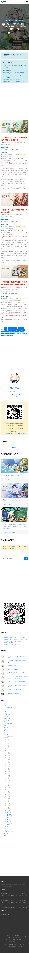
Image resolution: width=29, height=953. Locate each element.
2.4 (7, 754)
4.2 (7, 782)
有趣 (5, 729)
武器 (5, 732)
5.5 (7, 803)
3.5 (7, 771)
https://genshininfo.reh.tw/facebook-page (13, 72)
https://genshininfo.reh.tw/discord (11, 79)
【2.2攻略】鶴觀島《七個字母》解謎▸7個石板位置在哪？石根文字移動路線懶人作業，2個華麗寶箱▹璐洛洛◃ (14, 526)
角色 (5, 828)
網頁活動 (9, 736)
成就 (5, 722)
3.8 (7, 777)
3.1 (7, 764)
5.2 (7, 798)
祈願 (5, 826)
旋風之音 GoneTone (18, 939)
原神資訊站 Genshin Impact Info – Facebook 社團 (13, 900)
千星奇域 (6, 715)
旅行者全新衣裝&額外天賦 (14, 693)
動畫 (5, 713)
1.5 (7, 741)
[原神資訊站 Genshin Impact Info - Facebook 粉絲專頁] (1, 914)
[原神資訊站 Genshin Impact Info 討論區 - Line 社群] (14, 613)
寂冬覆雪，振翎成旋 (13, 669)
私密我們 (13, 546)
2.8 (7, 761)
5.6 (7, 805)
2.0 (7, 746)
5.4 (7, 801)
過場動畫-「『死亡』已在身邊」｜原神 (13, 639)
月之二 (8, 817)
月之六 (8, 823)
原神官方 (14, 33)
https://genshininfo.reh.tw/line (16, 81)
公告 (5, 709)
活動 (5, 734)
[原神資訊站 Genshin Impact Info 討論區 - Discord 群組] (6, 914)
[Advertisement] (14, 102)
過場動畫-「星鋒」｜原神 (10, 641)
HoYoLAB (14, 397)
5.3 (7, 800)
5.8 (7, 808)
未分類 (5, 730)
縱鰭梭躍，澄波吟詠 (8, 644)
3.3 (7, 768)
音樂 (5, 833)
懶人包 (5, 720)
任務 (5, 706)
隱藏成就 (9, 723)
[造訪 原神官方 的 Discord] (19, 394)
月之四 (8, 824)
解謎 (5, 830)
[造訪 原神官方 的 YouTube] (17, 394)
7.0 (7, 810)
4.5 (7, 787)
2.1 (7, 748)
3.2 (7, 766)
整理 (5, 727)
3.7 (7, 775)
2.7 (7, 759)
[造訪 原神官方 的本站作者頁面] (9, 33)
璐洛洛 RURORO (7, 532)
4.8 (7, 793)
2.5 (7, 755)
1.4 (7, 739)
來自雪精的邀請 (12, 665)
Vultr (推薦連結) (18, 946)
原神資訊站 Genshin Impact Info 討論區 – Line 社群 (14, 907)
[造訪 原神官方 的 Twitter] (14, 394)
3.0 (7, 762)
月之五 (8, 819)
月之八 (8, 821)
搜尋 (26, 558)
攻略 (5, 725)
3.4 (7, 769)
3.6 (7, 773)
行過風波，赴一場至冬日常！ (11, 643)
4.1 (7, 780)
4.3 (7, 784)
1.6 (7, 743)
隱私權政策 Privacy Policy (11, 944)
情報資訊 (6, 718)
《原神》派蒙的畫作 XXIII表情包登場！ (17, 673)
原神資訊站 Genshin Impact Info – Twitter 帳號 (12, 893)
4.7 (7, 791)
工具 (5, 716)
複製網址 (15, 447)
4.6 (7, 789)
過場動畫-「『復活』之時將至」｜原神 (13, 637)
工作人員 (21, 944)
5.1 (7, 796)
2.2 (7, 750)
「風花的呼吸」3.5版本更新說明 (11, 475)
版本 (5, 738)
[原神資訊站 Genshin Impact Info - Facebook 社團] (3, 914)
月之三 (8, 816)
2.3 (7, 752)
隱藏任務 (9, 707)
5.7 (7, 807)
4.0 (7, 778)
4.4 (7, 785)
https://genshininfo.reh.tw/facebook (12, 76)
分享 (5, 711)
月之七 (8, 814)
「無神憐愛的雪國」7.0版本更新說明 (16, 681)
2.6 (7, 757)
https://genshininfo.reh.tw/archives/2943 (14, 433)
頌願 (5, 835)
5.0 (7, 794)
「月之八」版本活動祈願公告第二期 (12, 500)
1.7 (7, 745)
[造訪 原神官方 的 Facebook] (12, 394)
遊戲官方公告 (7, 832)
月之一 (8, 812)
